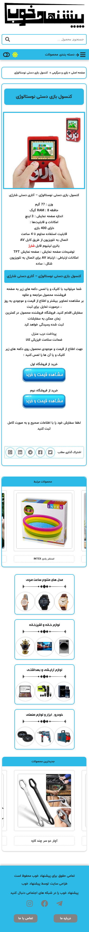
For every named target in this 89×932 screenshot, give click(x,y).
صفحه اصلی (78, 73)
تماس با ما (25, 918)
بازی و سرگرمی (60, 73)
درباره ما (65, 918)
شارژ (31, 246)
